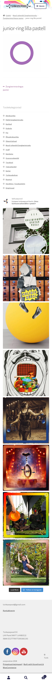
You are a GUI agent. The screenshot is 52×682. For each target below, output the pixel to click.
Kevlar (8, 171)
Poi (7, 133)
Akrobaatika (10, 116)
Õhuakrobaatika (12, 137)
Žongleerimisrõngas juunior (13, 18)
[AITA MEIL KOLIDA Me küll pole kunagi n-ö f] (26, 278)
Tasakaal (9, 162)
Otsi (26, 677)
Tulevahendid (11, 167)
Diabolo (9, 128)
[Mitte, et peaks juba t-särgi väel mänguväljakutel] (26, 562)
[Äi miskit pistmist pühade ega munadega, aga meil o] (26, 420)
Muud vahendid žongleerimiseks (25, 15)
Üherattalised (11, 141)
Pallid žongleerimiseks (14, 120)
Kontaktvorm (9, 610)
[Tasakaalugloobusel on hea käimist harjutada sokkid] (26, 326)
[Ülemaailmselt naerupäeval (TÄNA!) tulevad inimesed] (26, 373)
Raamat (9, 179)
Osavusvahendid (12, 158)
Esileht (8, 15)
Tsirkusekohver (12, 175)
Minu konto (8, 677)
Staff (8, 150)
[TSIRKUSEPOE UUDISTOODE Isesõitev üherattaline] (26, 468)
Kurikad (9, 124)
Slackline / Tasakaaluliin (15, 184)
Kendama (9, 154)
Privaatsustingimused (12, 664)
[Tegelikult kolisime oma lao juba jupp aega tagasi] (26, 231)
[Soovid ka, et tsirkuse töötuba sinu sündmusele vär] (26, 515)
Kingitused (10, 188)
